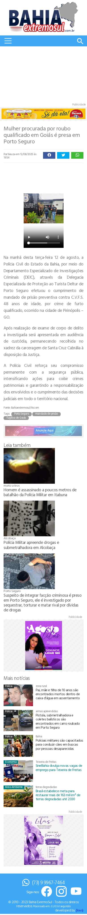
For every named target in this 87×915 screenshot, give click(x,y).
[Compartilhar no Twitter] (63, 155)
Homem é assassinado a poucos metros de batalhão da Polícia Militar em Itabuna (40, 492)
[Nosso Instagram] (61, 891)
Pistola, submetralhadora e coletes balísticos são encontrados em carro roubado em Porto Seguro (58, 721)
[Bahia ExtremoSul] (43, 17)
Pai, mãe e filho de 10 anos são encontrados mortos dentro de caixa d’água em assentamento (58, 694)
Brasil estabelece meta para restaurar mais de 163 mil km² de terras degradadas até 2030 (58, 795)
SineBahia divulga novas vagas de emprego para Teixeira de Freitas (59, 767)
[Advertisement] (43, 76)
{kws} (79, 910)
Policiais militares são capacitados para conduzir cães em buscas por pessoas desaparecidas (59, 744)
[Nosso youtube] (76, 891)
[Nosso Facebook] (46, 891)
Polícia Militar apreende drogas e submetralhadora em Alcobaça (31, 544)
